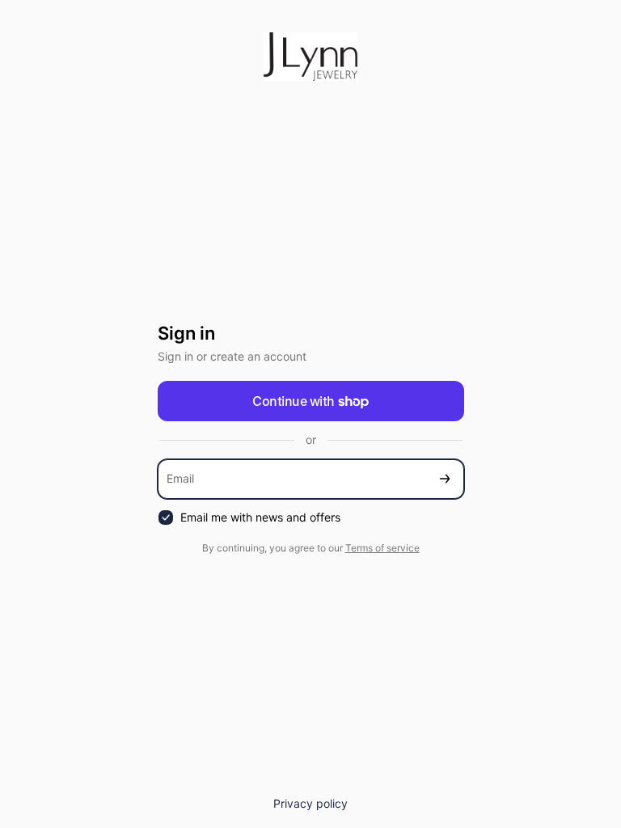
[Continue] (444, 479)
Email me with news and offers (260, 517)
